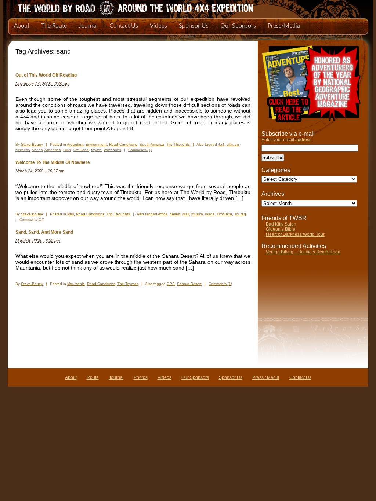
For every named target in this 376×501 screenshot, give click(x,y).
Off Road (81, 150)
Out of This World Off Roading (46, 75)
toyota (96, 150)
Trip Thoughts (178, 144)
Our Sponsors (238, 26)
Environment (96, 144)
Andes (37, 150)
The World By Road (123, 7)
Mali (70, 214)
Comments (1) (140, 150)
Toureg (240, 214)
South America (152, 144)
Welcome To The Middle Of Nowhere (52, 162)
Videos (158, 26)
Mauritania (76, 284)
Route (93, 377)
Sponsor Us (194, 26)
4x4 (221, 144)
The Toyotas (128, 284)
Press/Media (284, 26)
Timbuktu (224, 214)
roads (209, 214)
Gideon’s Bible (280, 229)
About (21, 26)
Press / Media (265, 377)
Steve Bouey (32, 144)
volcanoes (112, 150)
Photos (141, 377)
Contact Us (123, 26)
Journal (88, 26)
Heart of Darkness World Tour (295, 234)
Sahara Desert (189, 284)
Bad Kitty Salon (281, 224)
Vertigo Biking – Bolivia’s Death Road (303, 252)
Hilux (67, 150)
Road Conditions (123, 144)
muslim (197, 214)
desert (175, 214)
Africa (162, 214)
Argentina (75, 144)
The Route (54, 26)
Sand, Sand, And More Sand (44, 232)
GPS (171, 284)
